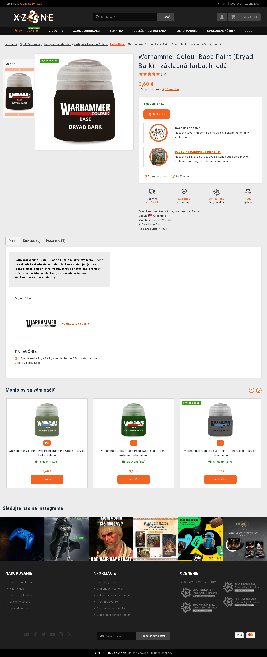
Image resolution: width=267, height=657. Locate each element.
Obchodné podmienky (111, 608)
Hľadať (166, 17)
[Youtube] (52, 634)
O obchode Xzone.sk (110, 588)
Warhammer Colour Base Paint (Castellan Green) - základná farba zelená (133, 453)
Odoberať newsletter (153, 636)
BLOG (249, 31)
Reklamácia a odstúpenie (113, 595)
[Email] (26, 634)
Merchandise (187, 31)
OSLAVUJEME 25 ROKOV (200, 582)
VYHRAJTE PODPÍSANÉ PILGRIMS (198, 152)
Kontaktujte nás (107, 582)
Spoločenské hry (221, 31)
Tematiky (117, 31)
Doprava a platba (21, 582)
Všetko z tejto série (75, 323)
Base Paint (155, 224)
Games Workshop (163, 220)
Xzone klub (252, 3)
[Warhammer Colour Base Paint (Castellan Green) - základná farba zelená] (133, 420)
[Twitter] (44, 634)
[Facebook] (35, 634)
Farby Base (33, 362)
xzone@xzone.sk (26, 3)
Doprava (235, 3)
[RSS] (69, 634)
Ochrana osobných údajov (114, 614)
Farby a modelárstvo (58, 358)
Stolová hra (165, 211)
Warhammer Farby (187, 211)
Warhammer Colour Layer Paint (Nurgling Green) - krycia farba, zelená (47, 453)
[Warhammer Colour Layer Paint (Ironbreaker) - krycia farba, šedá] (220, 420)
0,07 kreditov (170, 89)
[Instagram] (61, 634)
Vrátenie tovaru (20, 601)
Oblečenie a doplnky (150, 31)
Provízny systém (108, 601)
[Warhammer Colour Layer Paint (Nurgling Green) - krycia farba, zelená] (47, 420)
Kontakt (222, 3)
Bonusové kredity (21, 595)
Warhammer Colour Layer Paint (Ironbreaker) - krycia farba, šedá (220, 453)
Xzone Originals (86, 31)
